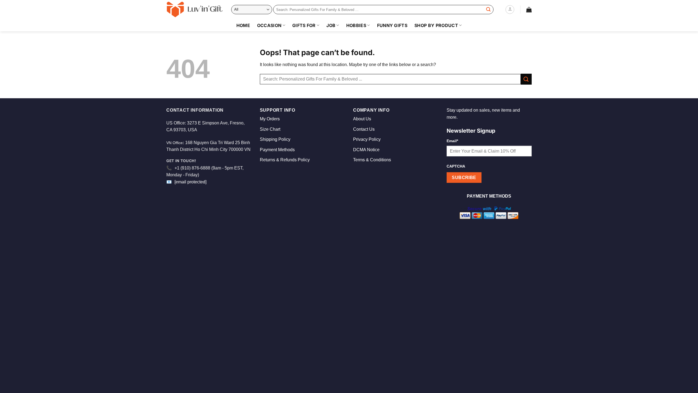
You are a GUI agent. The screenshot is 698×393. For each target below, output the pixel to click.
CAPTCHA (456, 166)
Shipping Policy (275, 139)
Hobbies (356, 25)
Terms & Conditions (372, 159)
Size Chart (270, 129)
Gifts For (304, 25)
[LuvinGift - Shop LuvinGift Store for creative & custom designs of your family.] (194, 9)
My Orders (270, 119)
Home (243, 25)
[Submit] (488, 9)
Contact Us (364, 129)
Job (330, 25)
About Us (362, 119)
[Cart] (529, 10)
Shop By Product (436, 25)
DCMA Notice (366, 149)
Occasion (269, 25)
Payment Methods (277, 149)
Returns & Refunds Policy (285, 159)
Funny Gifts (392, 25)
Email (452, 141)
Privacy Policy (367, 139)
